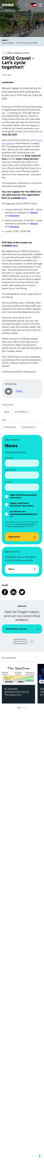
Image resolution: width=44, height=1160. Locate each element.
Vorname (9, 458)
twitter (22, 592)
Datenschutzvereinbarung (23, 514)
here (23, 198)
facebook (5, 592)
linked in (13, 592)
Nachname (10, 470)
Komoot (14, 215)
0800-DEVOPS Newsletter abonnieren (23, 496)
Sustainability (21, 412)
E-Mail (8, 482)
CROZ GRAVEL (10, 427)
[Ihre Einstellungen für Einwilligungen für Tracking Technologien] (39, 1155)
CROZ (19, 391)
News (6, 412)
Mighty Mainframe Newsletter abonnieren (22, 504)
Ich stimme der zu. (23, 514)
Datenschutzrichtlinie (25, 524)
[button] (18, 707)
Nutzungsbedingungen (16, 526)
